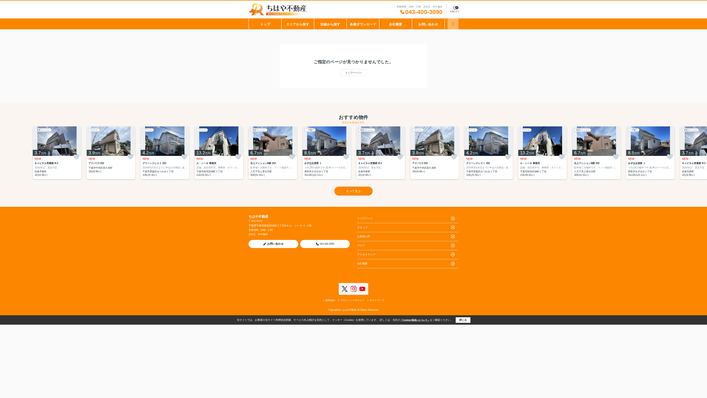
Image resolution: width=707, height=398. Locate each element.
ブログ (361, 245)
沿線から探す (330, 24)
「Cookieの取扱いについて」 (415, 320)
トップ (265, 24)
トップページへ (353, 72)
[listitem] (273, 152)
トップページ (365, 218)
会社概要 (395, 24)
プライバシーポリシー (352, 300)
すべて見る (353, 191)
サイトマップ (377, 300)
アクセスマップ (366, 254)
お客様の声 (363, 236)
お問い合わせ (428, 24)
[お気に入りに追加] (76, 157)
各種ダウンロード (363, 24)
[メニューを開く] (453, 23)
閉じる (463, 319)
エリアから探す (297, 24)
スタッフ (362, 227)
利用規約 (330, 300)
